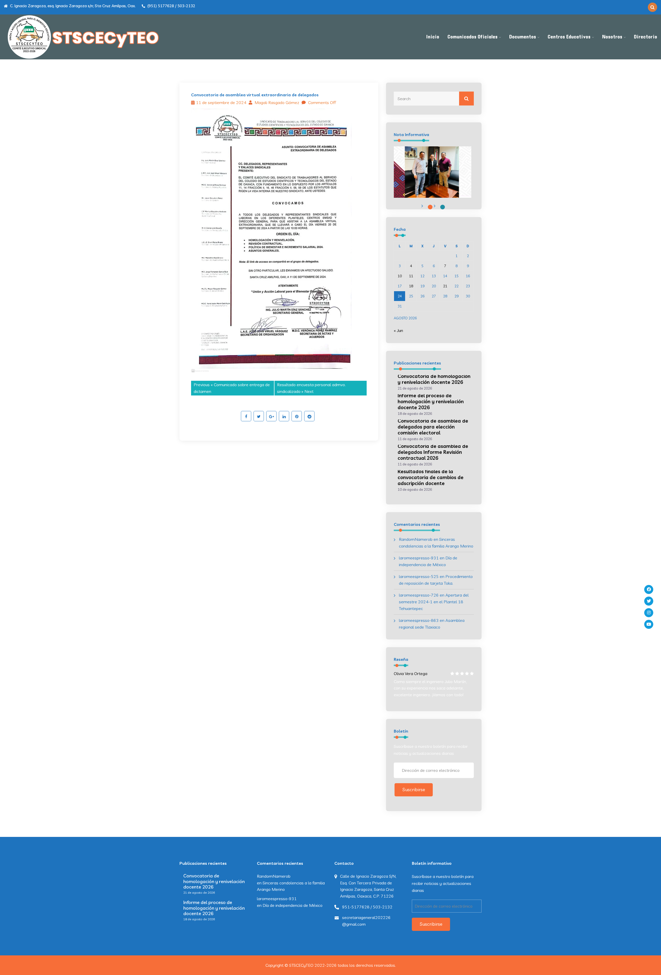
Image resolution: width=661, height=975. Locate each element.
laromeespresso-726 (419, 595)
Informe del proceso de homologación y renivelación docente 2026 (431, 401)
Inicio (432, 37)
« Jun (398, 330)
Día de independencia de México (292, 905)
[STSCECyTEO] (82, 36)
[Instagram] (648, 612)
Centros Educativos (569, 37)
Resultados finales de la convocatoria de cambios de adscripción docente (430, 477)
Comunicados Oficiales (472, 37)
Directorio (645, 37)
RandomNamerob (415, 539)
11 (411, 276)
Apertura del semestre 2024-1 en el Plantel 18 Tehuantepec (434, 601)
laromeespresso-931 (419, 557)
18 (411, 286)
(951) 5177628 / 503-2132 (170, 5)
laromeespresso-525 (419, 576)
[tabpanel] (432, 172)
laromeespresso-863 (419, 620)
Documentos (522, 37)
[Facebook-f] (648, 589)
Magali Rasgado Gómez (276, 102)
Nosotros (612, 37)
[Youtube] (648, 624)
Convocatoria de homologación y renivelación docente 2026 (434, 379)
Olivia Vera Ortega (410, 673)
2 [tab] (442, 207)
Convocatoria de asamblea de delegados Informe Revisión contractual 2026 (433, 452)
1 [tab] (430, 207)
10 (400, 276)
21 (445, 286)
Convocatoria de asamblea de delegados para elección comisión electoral (433, 427)
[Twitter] (648, 601)
